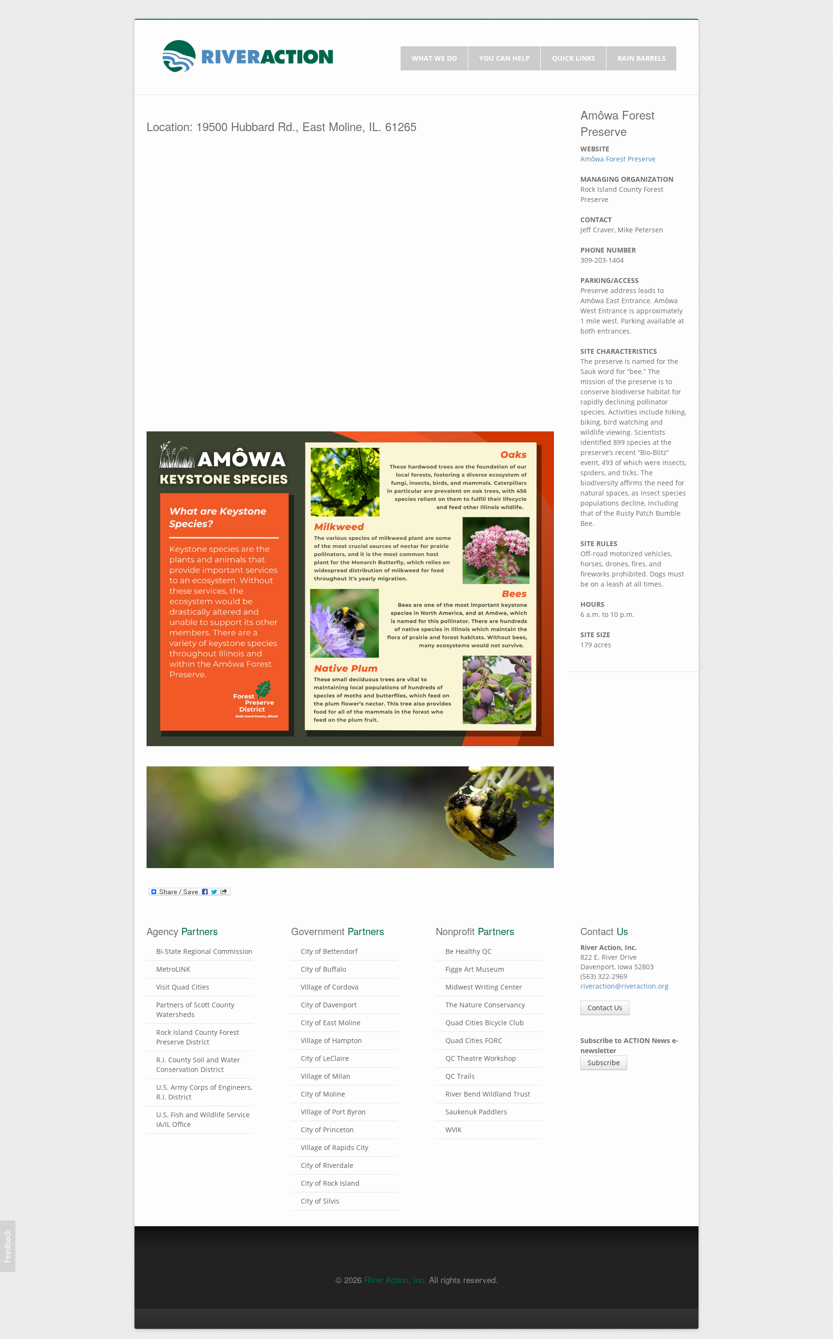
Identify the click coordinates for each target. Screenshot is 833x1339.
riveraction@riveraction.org (624, 986)
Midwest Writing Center (483, 986)
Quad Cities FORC (473, 1040)
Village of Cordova (330, 986)
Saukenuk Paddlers (476, 1111)
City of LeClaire (325, 1058)
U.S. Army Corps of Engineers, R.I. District (204, 1092)
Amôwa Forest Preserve (618, 158)
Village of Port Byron (333, 1111)
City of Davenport (329, 1004)
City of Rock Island (330, 1183)
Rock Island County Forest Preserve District (197, 1037)
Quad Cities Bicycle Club (484, 1022)
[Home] (247, 55)
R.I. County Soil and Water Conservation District (198, 1064)
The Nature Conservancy (485, 1004)
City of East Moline (331, 1022)
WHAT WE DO (434, 58)
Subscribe (604, 1062)
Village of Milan (325, 1076)
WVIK (453, 1129)
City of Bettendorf (329, 951)
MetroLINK (173, 969)
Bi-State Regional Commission (204, 951)
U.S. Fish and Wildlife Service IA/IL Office (203, 1119)
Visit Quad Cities (182, 986)
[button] (7, 1246)
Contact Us (605, 1007)
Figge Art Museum (474, 969)
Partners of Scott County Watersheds (195, 1009)
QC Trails (460, 1076)
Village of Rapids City (334, 1147)
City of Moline (323, 1093)
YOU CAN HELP (504, 58)
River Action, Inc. (395, 1279)
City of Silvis (320, 1200)
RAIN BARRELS (642, 58)
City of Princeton (327, 1129)
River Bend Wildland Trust (487, 1093)
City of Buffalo (323, 969)
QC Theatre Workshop (480, 1058)
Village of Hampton (331, 1040)
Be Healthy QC (468, 951)
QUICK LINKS (573, 58)
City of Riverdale (327, 1165)
